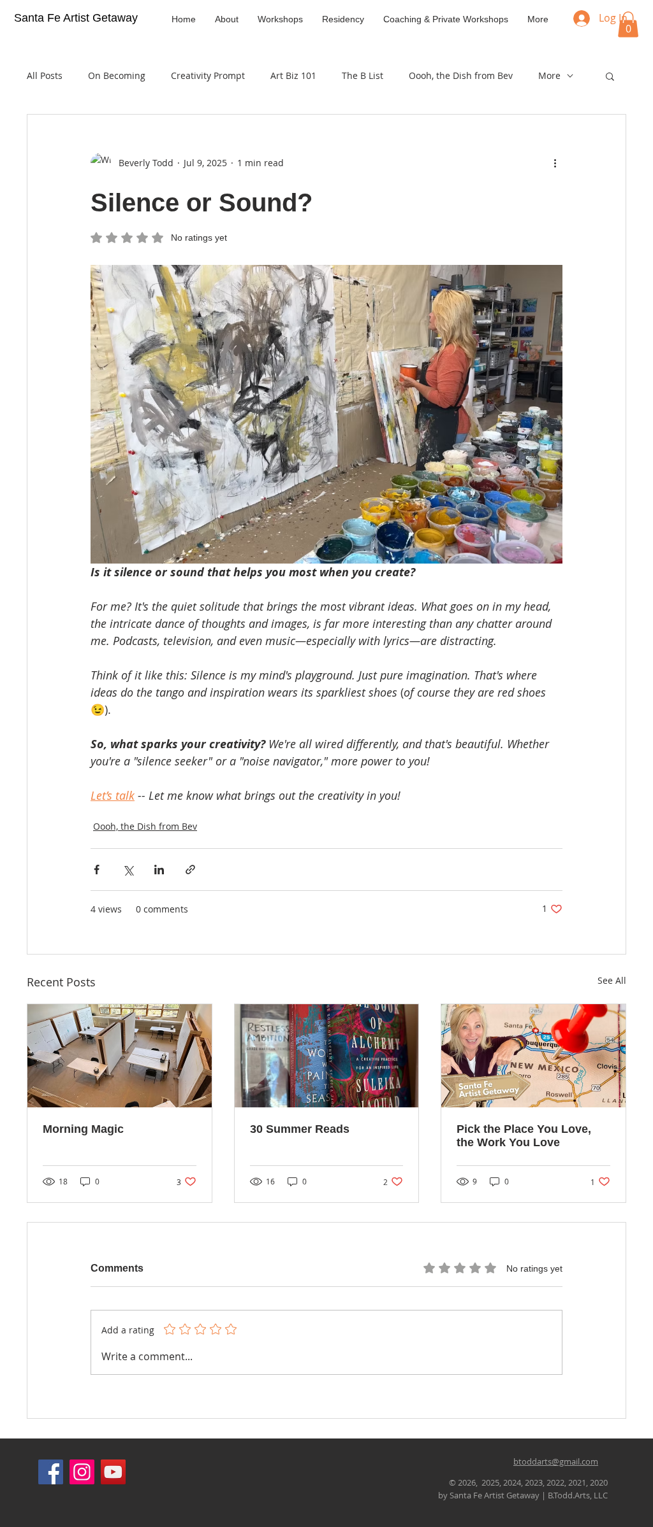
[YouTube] (113, 1472)
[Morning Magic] (119, 1055)
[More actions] (554, 163)
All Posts (44, 75)
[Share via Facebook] (97, 869)
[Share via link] (190, 869)
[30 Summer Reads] (327, 1055)
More (549, 75)
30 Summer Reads (299, 1129)
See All (612, 980)
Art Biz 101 (293, 75)
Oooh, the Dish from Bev (461, 75)
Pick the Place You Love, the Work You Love (524, 1136)
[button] (628, 24)
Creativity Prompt (208, 75)
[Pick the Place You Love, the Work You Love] (533, 1055)
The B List (362, 75)
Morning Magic (83, 1129)
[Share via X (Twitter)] (128, 869)
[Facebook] (50, 1472)
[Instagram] (82, 1472)
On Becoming (116, 75)
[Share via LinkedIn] (159, 869)
